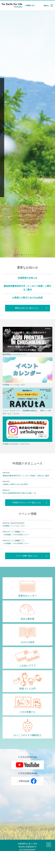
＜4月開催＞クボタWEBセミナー (16, 543)
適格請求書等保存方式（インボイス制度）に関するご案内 (26, 476)
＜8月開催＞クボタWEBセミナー (16, 535)
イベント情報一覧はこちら (26, 556)
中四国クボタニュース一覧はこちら (26, 502)
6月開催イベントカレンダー (14, 526)
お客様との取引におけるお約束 (27, 297)
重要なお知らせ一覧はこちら (26, 308)
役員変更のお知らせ (27, 278)
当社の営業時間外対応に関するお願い (18, 493)
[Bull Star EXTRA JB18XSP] (27, 134)
